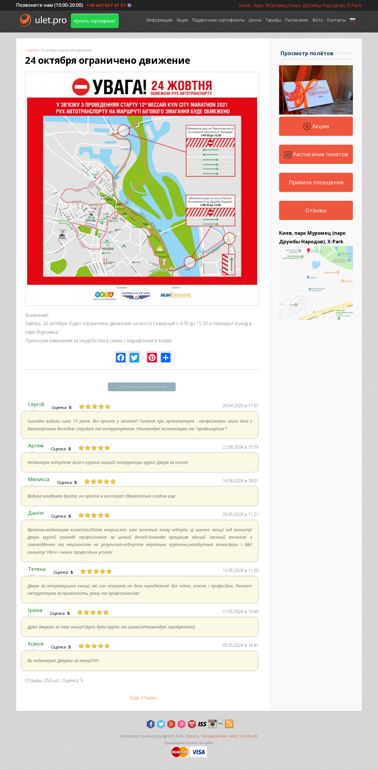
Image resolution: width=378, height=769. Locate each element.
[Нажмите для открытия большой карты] (316, 318)
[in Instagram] (212, 724)
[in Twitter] (161, 724)
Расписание (296, 20)
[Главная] (43, 20)
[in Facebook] (150, 724)
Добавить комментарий (142, 387)
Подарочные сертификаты (218, 20)
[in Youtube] (192, 724)
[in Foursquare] (181, 724)
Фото (317, 20)
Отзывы (316, 210)
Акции (182, 20)
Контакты (336, 20)
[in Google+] (171, 724)
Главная (31, 50)
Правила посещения (316, 182)
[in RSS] (229, 724)
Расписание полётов (319, 154)
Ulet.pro (192, 736)
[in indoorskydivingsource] (202, 724)
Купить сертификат (94, 21)
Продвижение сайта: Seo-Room (229, 736)
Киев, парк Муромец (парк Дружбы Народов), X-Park (300, 5)
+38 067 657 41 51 (106, 5)
